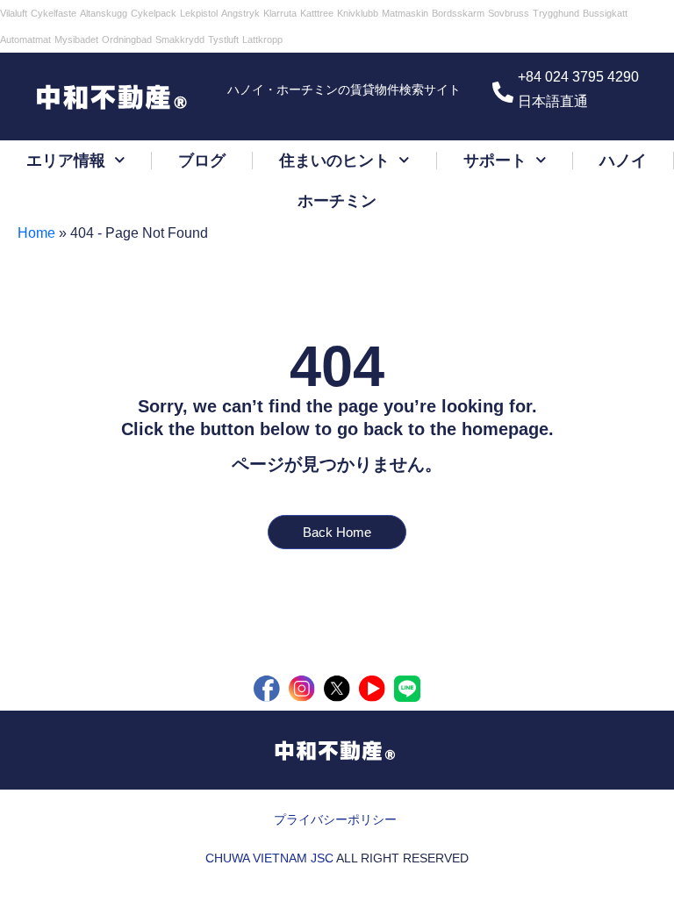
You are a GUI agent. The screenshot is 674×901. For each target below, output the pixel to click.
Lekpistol (199, 13)
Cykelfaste (53, 13)
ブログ (202, 160)
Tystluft (223, 39)
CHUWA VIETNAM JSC (269, 858)
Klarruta (280, 13)
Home (36, 232)
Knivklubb (357, 13)
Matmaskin (405, 13)
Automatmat (25, 39)
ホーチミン (337, 201)
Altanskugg (103, 13)
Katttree (316, 13)
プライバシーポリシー (335, 819)
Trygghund (556, 13)
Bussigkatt (605, 13)
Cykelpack (153, 13)
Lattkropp (262, 39)
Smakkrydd (179, 39)
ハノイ (623, 160)
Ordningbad (127, 39)
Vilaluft (13, 13)
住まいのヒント (334, 160)
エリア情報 (65, 160)
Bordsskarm (458, 13)
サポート (495, 160)
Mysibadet (76, 39)
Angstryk (240, 13)
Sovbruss (508, 13)
